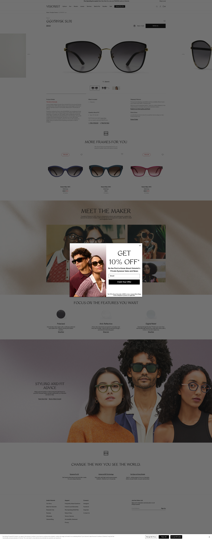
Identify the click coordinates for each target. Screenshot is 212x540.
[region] (106, 537)
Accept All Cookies (176, 537)
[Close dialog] (139, 245)
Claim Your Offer (124, 282)
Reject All (163, 537)
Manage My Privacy (151, 537)
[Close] (209, 537)
